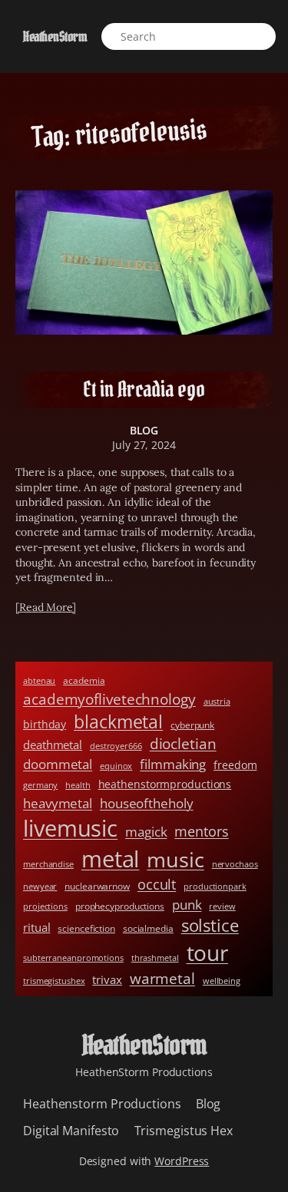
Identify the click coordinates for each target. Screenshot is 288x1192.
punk (187, 904)
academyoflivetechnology (109, 698)
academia (83, 680)
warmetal (162, 978)
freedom (235, 765)
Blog (144, 430)
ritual (36, 927)
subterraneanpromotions (73, 958)
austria (217, 701)
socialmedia (148, 928)
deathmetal (52, 744)
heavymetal (57, 803)
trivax (106, 979)
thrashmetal (155, 958)
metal (110, 859)
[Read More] (45, 607)
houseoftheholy (147, 803)
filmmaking (173, 764)
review (222, 906)
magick (146, 831)
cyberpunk (192, 724)
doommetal (57, 764)
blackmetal (118, 722)
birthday (44, 724)
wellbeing (221, 981)
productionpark (215, 886)
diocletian (183, 743)
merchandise (48, 864)
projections (45, 906)
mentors (201, 831)
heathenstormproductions (165, 784)
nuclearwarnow (97, 886)
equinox (116, 766)
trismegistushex (54, 981)
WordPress (181, 1161)
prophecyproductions (119, 906)
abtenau (39, 680)
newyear (40, 886)
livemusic (70, 828)
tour (208, 952)
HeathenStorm (55, 36)
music (175, 859)
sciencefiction (86, 928)
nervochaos (235, 864)
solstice (210, 925)
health (77, 785)
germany (40, 785)
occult (156, 884)
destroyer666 (116, 746)
